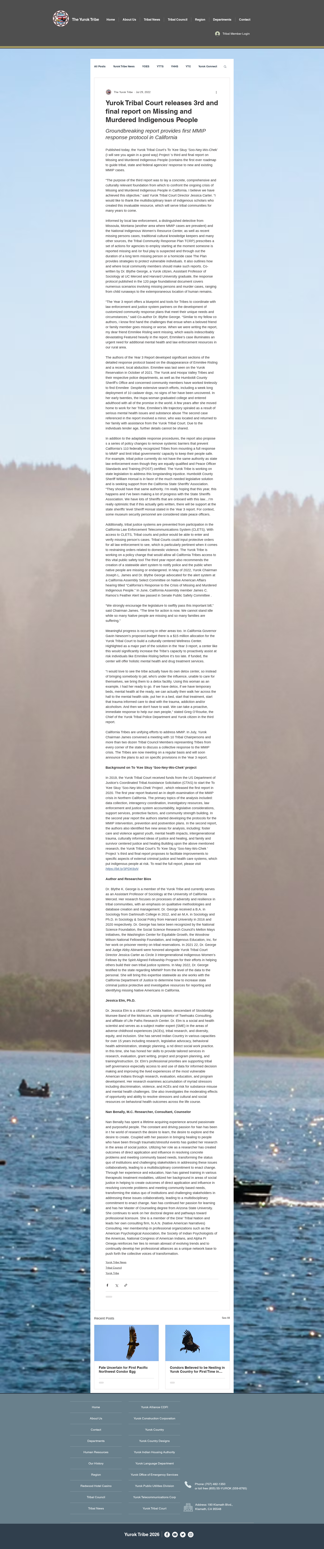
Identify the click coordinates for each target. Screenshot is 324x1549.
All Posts (100, 66)
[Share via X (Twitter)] (116, 1285)
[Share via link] (126, 1285)
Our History (96, 1463)
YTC (188, 66)
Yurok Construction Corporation (154, 1418)
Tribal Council (114, 1267)
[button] (222, 19)
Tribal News (96, 1508)
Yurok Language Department (154, 1463)
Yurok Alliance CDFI (154, 1407)
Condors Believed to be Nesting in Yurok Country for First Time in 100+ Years (197, 1369)
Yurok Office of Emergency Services (154, 1474)
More (201, 66)
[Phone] (188, 1484)
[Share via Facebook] (107, 1285)
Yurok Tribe (112, 1273)
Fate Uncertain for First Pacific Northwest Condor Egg (123, 1369)
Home (96, 1407)
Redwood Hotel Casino (96, 1486)
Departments (96, 1441)
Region (96, 1474)
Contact (96, 1429)
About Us (96, 1418)
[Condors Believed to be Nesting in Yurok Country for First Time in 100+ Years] (197, 1343)
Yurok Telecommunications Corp (154, 1497)
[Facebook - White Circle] (167, 1534)
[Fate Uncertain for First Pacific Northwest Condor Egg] (126, 1343)
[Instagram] (191, 1534)
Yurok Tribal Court (154, 1508)
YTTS (160, 66)
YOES (145, 66)
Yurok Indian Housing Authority (154, 1452)
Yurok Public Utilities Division (154, 1486)
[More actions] (216, 92)
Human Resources (95, 1452)
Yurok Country (154, 1429)
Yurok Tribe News (124, 66)
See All (226, 1317)
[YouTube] (175, 1534)
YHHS (174, 66)
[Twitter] (183, 1534)
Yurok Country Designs (154, 1441)
